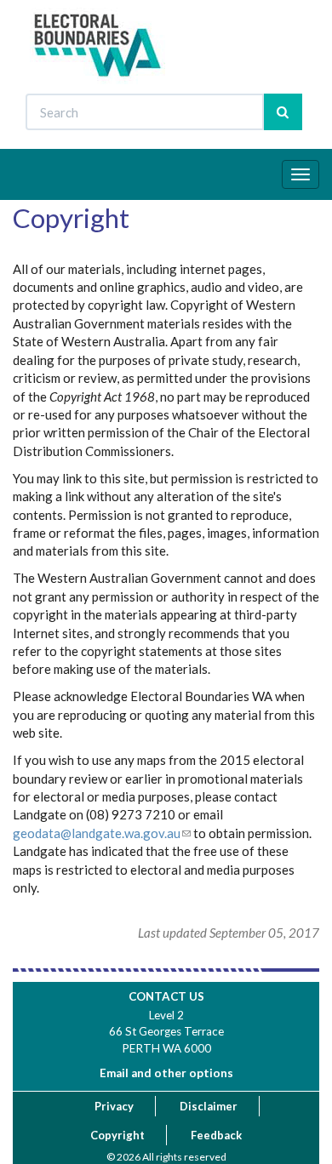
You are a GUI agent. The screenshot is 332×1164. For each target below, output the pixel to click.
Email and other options (166, 1073)
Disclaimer (209, 1106)
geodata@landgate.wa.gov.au (96, 833)
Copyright (117, 1135)
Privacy (114, 1106)
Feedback (216, 1135)
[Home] (99, 46)
